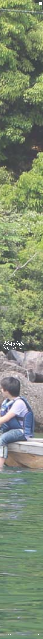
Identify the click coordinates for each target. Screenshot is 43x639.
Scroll (40, 634)
